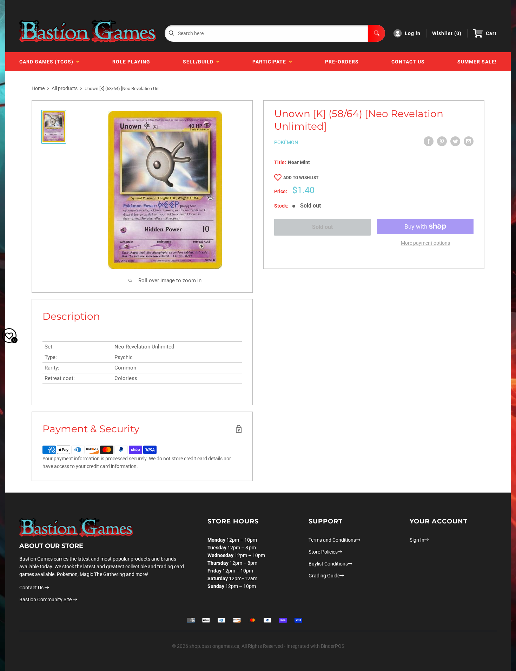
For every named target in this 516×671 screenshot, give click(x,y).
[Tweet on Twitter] (455, 141)
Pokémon (286, 142)
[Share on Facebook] (429, 141)
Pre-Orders (342, 62)
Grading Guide (324, 575)
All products (65, 88)
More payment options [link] (425, 243)
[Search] (376, 33)
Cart (491, 33)
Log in (413, 33)
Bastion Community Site (46, 599)
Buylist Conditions (328, 564)
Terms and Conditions (332, 540)
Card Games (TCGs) (47, 62)
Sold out (322, 227)
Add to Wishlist (300, 177)
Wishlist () (447, 33)
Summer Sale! (477, 62)
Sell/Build (199, 62)
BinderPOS (332, 646)
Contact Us (408, 62)
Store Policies (323, 552)
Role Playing (131, 62)
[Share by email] (469, 141)
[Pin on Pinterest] (442, 141)
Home (38, 88)
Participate (270, 62)
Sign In (417, 540)
